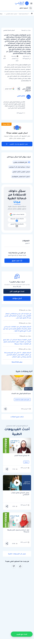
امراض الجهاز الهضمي (11, 14)
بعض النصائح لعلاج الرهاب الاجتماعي (20, 493)
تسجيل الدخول (23, 8)
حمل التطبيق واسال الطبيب (19, 144)
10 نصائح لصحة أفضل (21, 456)
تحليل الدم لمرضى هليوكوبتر (21, 176)
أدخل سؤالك (17, 298)
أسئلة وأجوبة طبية (23, 14)
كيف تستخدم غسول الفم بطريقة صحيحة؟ (18, 531)
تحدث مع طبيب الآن (17, 291)
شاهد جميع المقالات (17, 417)
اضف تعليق (16, 261)
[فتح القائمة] (30, 3)
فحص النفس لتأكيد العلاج (21, 172)
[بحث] (30, 8)
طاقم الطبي (21, 96)
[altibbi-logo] (22, 3)
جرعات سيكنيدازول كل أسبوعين (19, 167)
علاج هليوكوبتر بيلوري (20, 162)
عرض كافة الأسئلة (17, 362)
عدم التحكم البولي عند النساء (21, 393)
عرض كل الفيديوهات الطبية (17, 554)
